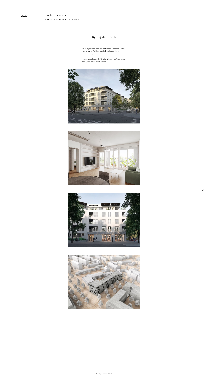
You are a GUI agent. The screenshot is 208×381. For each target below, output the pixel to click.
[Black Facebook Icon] (203, 190)
